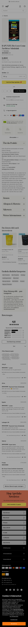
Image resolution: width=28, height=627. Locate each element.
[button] (14, 311)
